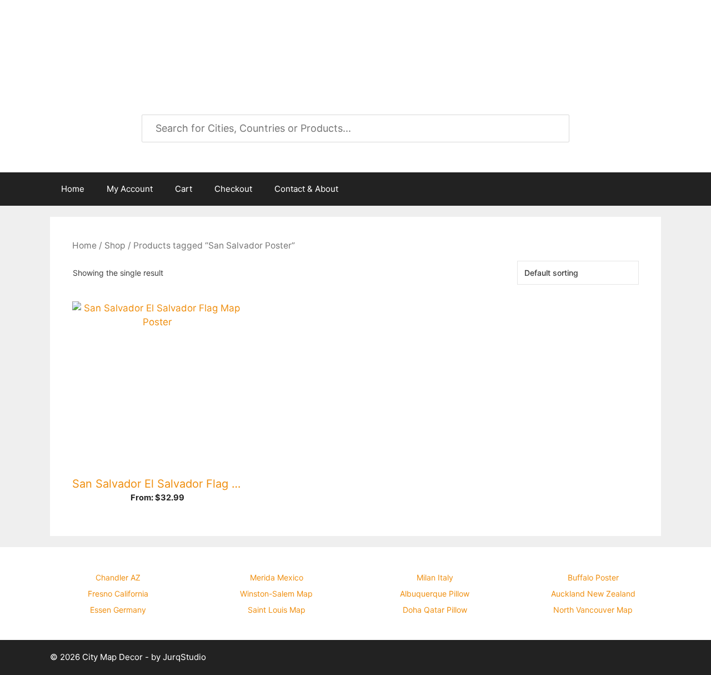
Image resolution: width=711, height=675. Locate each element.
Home (72, 188)
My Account (130, 188)
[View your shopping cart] (646, 189)
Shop (115, 245)
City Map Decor (140, 39)
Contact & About (306, 188)
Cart (183, 188)
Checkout (233, 188)
